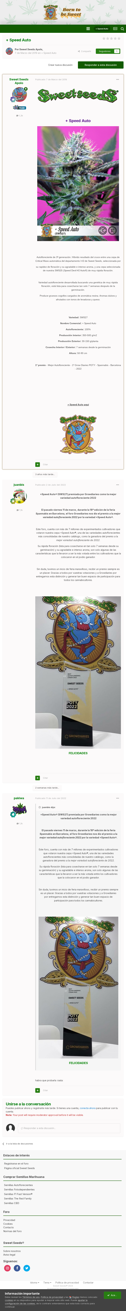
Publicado (51, 79)
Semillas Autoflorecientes (18, 1185)
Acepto (114, 1295)
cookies (9, 1300)
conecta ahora (87, 1108)
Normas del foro (12, 1231)
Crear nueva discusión (60, 65)
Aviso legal (9, 1254)
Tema (46, 1282)
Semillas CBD (11, 1203)
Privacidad (9, 1220)
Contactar (88, 1282)
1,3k (20, 115)
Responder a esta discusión (101, 65)
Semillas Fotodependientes (19, 1189)
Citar (45, 464)
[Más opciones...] (117, 80)
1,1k (21, 510)
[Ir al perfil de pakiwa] (19, 809)
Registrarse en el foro (16, 1163)
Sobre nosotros (12, 1251)
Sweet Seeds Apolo (30, 49)
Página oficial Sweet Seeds (19, 1168)
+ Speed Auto (48, 53)
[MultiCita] (37, 464)
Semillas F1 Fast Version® (18, 1194)
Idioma (34, 1282)
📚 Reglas (74, 1297)
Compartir (85, 51)
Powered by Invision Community (63, 1289)
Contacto (8, 1227)
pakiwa (19, 798)
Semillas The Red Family (18, 1198)
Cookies (8, 1223)
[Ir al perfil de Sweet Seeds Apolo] (9, 51)
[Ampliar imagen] (78, 672)
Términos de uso (31, 1297)
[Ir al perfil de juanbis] (19, 496)
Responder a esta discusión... (39, 1128)
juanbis (19, 484)
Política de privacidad (67, 1282)
